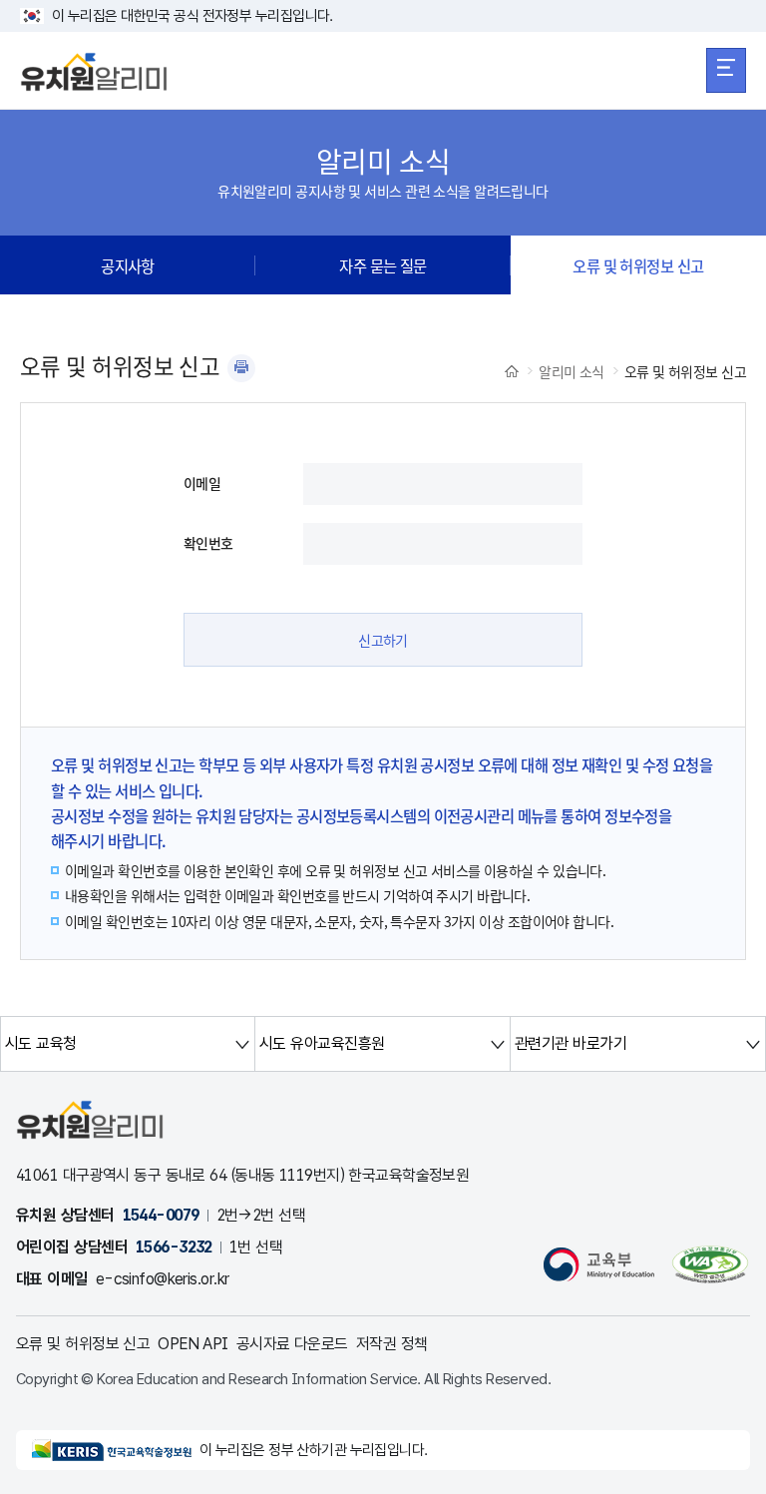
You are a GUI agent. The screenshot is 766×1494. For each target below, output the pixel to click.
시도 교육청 (41, 1043)
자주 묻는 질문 (383, 265)
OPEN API (193, 1343)
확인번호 (208, 543)
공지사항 (128, 265)
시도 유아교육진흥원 (321, 1043)
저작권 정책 (392, 1343)
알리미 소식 (571, 371)
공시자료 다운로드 (292, 1343)
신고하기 (383, 640)
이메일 (202, 483)
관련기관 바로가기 (570, 1043)
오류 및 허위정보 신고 (638, 265)
